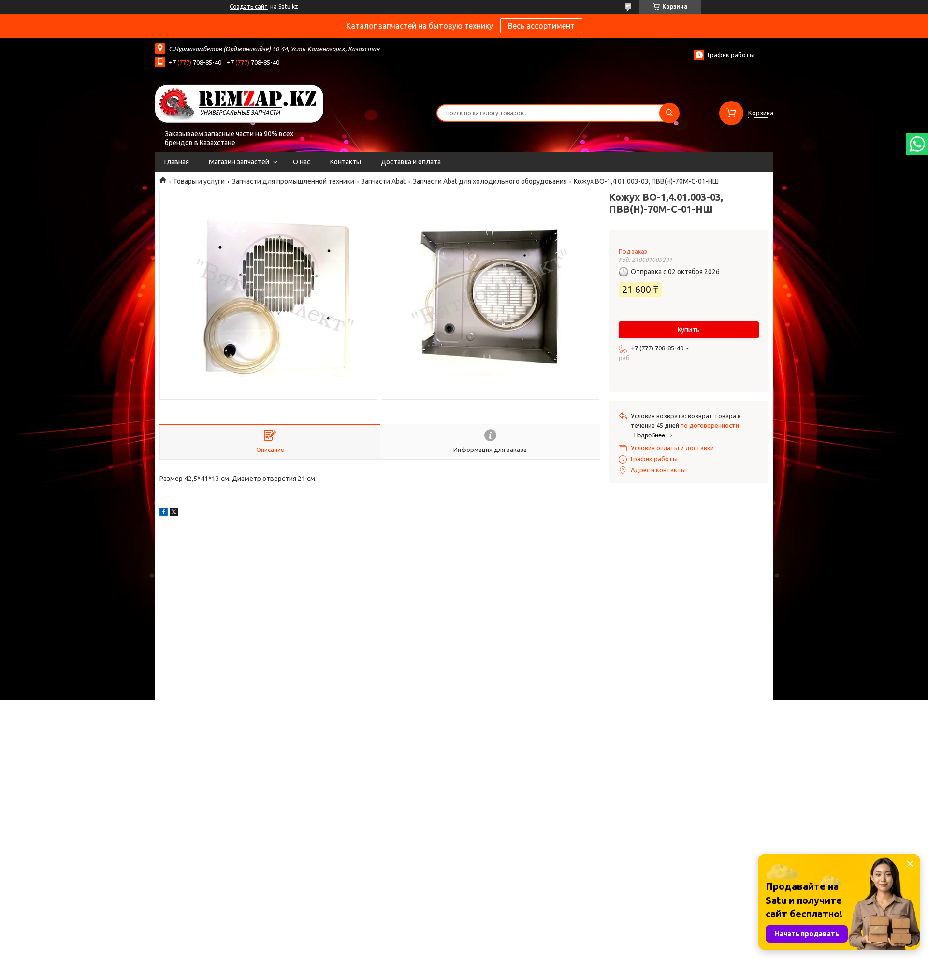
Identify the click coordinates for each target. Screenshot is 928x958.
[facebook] (164, 513)
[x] (174, 513)
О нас (301, 162)
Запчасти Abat (383, 181)
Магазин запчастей (239, 162)
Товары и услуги (199, 181)
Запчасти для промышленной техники (293, 181)
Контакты (345, 162)
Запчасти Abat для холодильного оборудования (490, 181)
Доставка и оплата (411, 162)
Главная (176, 162)
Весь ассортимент (541, 25)
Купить (689, 330)
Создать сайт (249, 6)
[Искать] (669, 113)
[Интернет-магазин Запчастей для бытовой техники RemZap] (239, 103)
